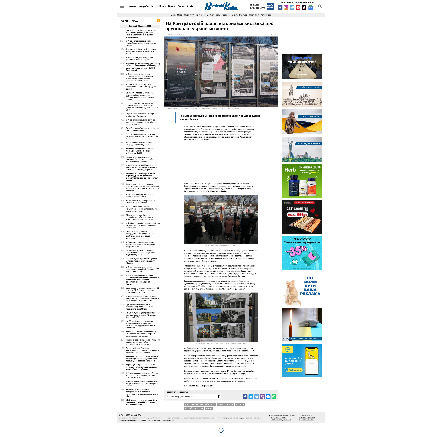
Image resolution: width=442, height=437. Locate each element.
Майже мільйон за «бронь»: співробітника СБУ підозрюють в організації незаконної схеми (139, 217)
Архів (190, 6)
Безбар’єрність (213, 15)
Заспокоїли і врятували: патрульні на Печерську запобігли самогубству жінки (142, 136)
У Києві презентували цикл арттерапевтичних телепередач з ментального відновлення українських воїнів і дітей (139, 77)
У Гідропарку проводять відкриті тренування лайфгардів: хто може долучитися (140, 244)
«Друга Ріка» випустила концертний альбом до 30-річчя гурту (141, 115)
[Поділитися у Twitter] (251, 396)
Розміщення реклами (307, 418)
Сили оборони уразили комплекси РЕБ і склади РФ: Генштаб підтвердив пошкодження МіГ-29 (142, 290)
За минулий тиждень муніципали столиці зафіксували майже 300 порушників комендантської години (140, 96)
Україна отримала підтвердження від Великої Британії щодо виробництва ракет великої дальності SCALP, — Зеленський (143, 67)
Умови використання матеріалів (283, 415)
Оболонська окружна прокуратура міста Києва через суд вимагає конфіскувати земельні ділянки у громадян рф (141, 33)
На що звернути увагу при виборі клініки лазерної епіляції (140, 202)
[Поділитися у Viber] (262, 396)
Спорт (251, 15)
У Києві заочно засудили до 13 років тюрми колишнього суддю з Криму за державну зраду (142, 122)
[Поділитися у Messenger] (268, 396)
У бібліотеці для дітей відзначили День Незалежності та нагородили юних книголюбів (143, 225)
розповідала (222, 381)
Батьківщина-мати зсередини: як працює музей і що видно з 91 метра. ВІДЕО (140, 151)
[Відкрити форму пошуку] (320, 6)
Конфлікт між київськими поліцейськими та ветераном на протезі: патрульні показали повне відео (142, 393)
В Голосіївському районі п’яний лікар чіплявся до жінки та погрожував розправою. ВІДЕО (142, 375)
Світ (257, 15)
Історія (241, 404)
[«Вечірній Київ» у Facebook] (280, 7)
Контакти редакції (306, 415)
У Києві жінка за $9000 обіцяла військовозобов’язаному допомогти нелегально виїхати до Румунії (141, 167)
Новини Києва (129, 20)
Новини (132, 6)
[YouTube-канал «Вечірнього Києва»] (298, 7)
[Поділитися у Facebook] (245, 396)
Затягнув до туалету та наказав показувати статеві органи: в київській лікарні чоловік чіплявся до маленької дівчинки (142, 187)
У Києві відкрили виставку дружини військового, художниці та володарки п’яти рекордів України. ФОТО (142, 298)
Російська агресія (195, 408)
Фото (154, 6)
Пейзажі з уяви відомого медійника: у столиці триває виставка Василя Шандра (142, 261)
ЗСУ (192, 15)
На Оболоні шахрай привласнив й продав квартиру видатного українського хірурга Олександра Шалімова (140, 324)
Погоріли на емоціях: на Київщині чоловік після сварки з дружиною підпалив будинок (140, 252)
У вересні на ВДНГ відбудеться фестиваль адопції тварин (139, 58)
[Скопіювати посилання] (219, 396)
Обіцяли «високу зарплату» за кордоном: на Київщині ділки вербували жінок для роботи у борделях (140, 234)
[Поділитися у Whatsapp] (274, 396)
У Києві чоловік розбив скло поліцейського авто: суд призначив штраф (141, 43)
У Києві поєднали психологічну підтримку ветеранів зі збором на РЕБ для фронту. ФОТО (142, 269)
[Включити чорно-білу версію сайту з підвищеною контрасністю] (298, 2)
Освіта (235, 15)
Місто (179, 15)
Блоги (171, 6)
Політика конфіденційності (281, 420)
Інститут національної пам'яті (201, 404)
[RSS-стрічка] (158, 20)
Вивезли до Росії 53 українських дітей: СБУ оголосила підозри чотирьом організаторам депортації (142, 334)
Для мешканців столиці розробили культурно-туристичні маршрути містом (141, 51)
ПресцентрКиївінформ (257, 6)
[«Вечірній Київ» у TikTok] (304, 7)
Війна (173, 15)
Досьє (181, 6)
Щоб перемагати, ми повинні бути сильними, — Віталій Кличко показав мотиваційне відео (142, 402)
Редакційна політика (306, 420)
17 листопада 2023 (173, 34)
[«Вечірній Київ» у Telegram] (292, 7)
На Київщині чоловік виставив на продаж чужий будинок (139, 143)
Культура (243, 15)
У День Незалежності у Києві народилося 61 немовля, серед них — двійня (142, 86)
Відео (162, 6)
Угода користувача (278, 418)
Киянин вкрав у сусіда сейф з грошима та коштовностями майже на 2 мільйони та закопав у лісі (143, 342)
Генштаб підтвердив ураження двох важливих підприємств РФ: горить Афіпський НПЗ (141, 315)
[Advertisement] (221, 162)
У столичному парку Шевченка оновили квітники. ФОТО (139, 195)
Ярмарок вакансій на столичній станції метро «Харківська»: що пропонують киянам (142, 383)
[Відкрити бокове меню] (122, 6)
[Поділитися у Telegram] (256, 396)
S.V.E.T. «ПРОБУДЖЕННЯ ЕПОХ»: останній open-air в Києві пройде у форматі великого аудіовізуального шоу (142, 106)
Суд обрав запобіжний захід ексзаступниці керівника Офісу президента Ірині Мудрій (139, 306)
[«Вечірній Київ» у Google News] (311, 7)
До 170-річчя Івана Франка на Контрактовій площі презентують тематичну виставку (141, 209)
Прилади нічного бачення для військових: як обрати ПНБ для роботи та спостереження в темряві (142, 350)
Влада (186, 15)
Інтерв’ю (144, 6)
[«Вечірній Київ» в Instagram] (286, 7)
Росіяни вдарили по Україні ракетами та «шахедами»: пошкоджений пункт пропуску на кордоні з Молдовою (142, 358)
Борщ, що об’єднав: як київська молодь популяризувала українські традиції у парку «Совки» (141, 367)
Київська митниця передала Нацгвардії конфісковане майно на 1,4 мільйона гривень (140, 159)
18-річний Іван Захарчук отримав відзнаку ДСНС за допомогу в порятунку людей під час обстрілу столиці (142, 176)
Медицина (225, 15)
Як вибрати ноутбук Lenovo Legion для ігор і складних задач (142, 129)
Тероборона (200, 15)
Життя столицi (226, 404)
